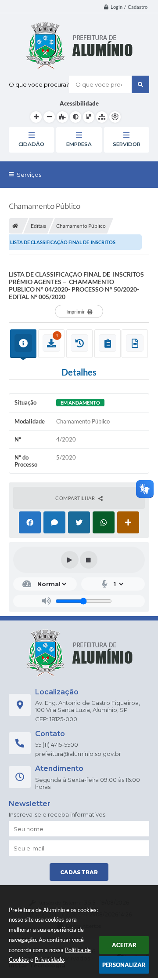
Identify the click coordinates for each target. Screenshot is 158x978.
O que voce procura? (39, 84)
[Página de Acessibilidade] (115, 117)
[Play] (70, 560)
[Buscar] (140, 84)
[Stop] (88, 560)
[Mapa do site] (102, 117)
